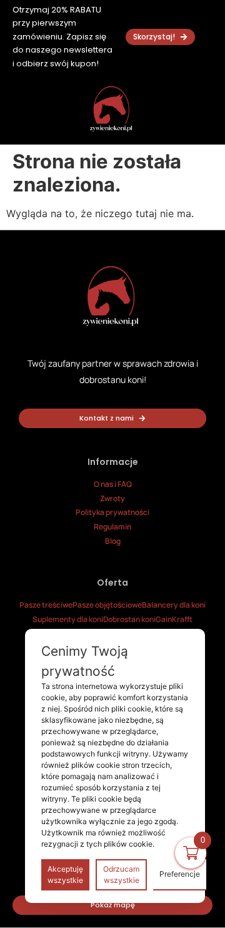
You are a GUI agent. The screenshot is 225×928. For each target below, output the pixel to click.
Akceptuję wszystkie (65, 874)
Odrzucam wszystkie (121, 874)
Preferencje (179, 874)
